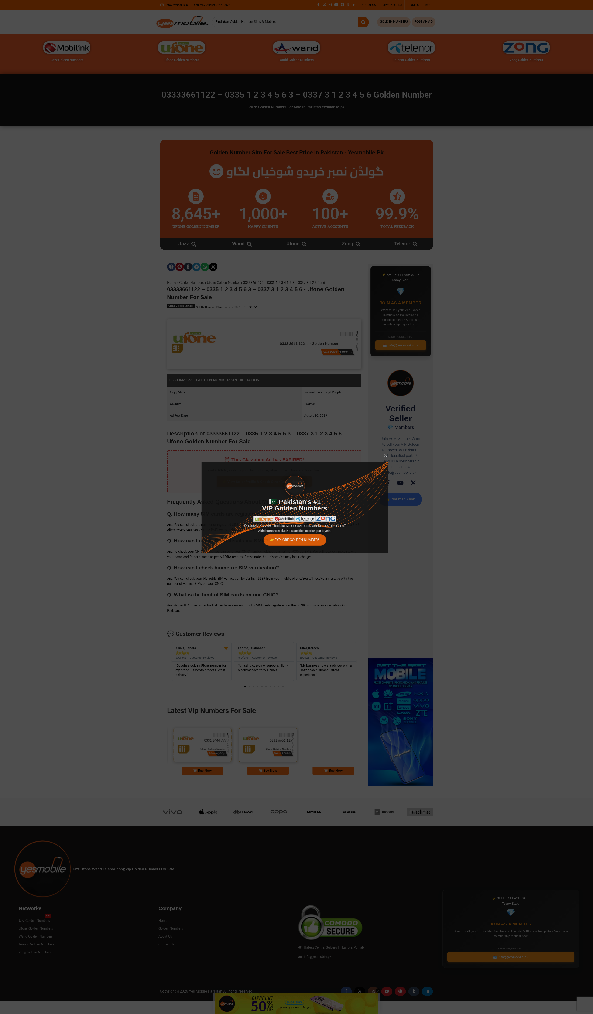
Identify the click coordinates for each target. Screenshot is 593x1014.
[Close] (387, 456)
